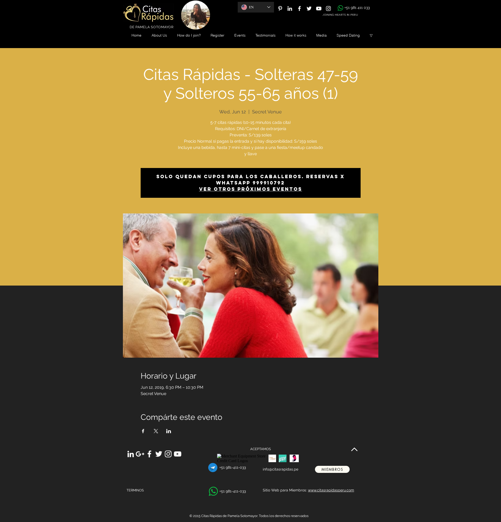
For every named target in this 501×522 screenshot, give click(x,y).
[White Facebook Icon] (299, 8)
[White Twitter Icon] (309, 8)
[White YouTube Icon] (318, 8)
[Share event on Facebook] (143, 431)
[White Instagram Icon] (328, 8)
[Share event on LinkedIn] (168, 431)
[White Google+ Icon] (140, 454)
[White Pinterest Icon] (280, 8)
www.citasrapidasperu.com (331, 490)
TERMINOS (135, 490)
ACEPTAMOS (260, 449)
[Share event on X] (155, 431)
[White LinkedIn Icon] (290, 8)
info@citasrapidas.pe (280, 469)
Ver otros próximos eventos (250, 189)
